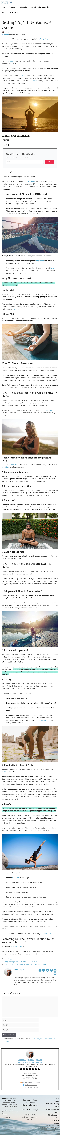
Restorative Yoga (17, 947)
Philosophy (23, 7)
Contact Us (55, 1121)
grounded (9, 61)
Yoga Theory (6, 34)
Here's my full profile (31, 1066)
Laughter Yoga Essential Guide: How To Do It (20, 962)
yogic (24, 76)
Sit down (49, 410)
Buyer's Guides (26, 1110)
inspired (15, 309)
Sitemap (56, 1123)
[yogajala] (6, 2)
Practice (12, 7)
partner (43, 720)
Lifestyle (45, 7)
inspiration (40, 261)
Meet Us (56, 1101)
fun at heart (6, 467)
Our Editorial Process (31, 1085)
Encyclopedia (36, 7)
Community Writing (8, 12)
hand (52, 268)
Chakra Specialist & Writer (30, 1063)
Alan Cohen (46, 934)
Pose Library (27, 1100)
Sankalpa (31, 181)
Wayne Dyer (43, 39)
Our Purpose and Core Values (31, 1082)
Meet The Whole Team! (31, 1087)
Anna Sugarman (13, 32)
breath (34, 81)
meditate (15, 878)
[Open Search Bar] (58, 17)
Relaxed (5, 772)
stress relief (14, 465)
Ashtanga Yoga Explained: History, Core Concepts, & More (25, 964)
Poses (3, 7)
